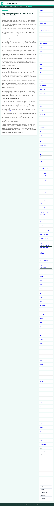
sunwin (41, 10)
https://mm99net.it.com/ (45, 30)
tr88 (40, 431)
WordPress (37, 504)
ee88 (41, 322)
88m (41, 309)
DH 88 (41, 301)
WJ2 (40, 335)
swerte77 (41, 347)
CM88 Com (42, 27)
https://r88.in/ (43, 489)
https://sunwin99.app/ (44, 255)
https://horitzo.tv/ (43, 249)
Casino (25, 6)
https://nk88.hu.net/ (44, 214)
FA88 (41, 55)
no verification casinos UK (45, 457)
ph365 (41, 351)
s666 (41, 97)
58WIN (41, 288)
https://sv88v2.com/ (44, 203)
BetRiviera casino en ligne (45, 14)
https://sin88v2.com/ (44, 200)
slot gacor (42, 187)
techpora (41, 47)
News (6, 6)
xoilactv (41, 276)
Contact (29, 6)
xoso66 (41, 318)
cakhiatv (41, 272)
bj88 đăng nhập (43, 85)
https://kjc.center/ (43, 444)
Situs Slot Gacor (43, 23)
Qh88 (41, 64)
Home (3, 6)
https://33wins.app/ (44, 168)
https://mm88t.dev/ (43, 127)
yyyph (41, 131)
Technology (16, 6)
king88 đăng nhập (43, 43)
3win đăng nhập (43, 495)
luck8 (41, 297)
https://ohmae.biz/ (44, 247)
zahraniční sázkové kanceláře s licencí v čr (46, 460)
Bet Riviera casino (43, 19)
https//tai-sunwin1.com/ (44, 234)
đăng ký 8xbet (42, 81)
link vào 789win (43, 34)
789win (41, 51)
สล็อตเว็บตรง (43, 483)
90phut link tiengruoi (44, 260)
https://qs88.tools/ (44, 217)
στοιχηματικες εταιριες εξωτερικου (45, 467)
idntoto (41, 410)
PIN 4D (42, 486)
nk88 (41, 440)
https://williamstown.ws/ (45, 243)
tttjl (40, 118)
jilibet (41, 343)
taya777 (41, 326)
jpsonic (41, 427)
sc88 (41, 372)
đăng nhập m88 (43, 106)
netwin (41, 60)
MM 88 (10, 110)
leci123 (41, 149)
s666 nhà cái (42, 89)
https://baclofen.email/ (44, 245)
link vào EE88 (43, 498)
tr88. (41, 72)
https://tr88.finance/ (44, 212)
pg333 (41, 293)
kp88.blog (42, 314)
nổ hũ (41, 474)
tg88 (41, 436)
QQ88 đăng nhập (44, 492)
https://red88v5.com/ (44, 238)
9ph (40, 368)
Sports (21, 6)
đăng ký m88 (42, 76)
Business (10, 6)
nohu (41, 39)
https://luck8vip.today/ (44, 192)
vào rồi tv (41, 284)
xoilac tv (45, 173)
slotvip (41, 360)
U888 (41, 161)
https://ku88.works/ (44, 267)
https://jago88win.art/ (44, 207)
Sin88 (41, 221)
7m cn (42, 454)
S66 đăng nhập (43, 145)
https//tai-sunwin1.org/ (44, 230)
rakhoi (41, 280)
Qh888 (41, 68)
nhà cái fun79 (42, 305)
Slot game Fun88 (43, 196)
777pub (41, 339)
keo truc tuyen (43, 135)
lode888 (41, 225)
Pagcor (41, 330)
